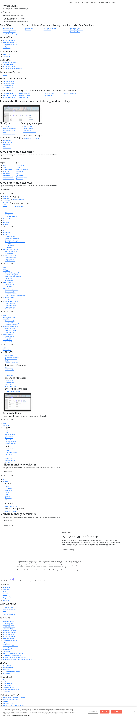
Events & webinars (8, 179)
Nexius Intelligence (75, 28)
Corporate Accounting (9, 32)
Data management (21, 177)
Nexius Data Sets (75, 32)
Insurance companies (9, 134)
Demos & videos (7, 169)
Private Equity (9, 213)
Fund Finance (47, 30)
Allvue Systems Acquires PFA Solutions (14, 698)
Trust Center (6, 200)
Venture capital (7, 142)
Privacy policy (7, 666)
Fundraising (28, 30)
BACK (4, 230)
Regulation (19, 175)
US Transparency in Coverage (11, 671)
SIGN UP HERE (5, 158)
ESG (17, 173)
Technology (19, 179)
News (4, 167)
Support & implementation (11, 689)
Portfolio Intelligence (9, 87)
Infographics (6, 175)
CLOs (4, 146)
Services (86, 2)
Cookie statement (8, 667)
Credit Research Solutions (31, 138)
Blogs (4, 165)
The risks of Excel (8, 703)
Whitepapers (6, 171)
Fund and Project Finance (10, 646)
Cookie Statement (18, 715)
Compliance (6, 46)
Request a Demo (110, 2)
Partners (5, 202)
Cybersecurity (7, 597)
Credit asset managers (9, 128)
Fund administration (29, 132)
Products (70, 2)
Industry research (8, 177)
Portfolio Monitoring (50, 28)
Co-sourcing (19, 171)
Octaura (5, 75)
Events (5, 599)
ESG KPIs (5, 701)
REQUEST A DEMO (9, 227)
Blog (4, 680)
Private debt (6, 144)
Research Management (9, 42)
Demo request (7, 685)
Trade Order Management (10, 44)
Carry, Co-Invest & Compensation (12, 34)
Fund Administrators (11, 217)
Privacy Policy (26, 715)
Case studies (6, 173)
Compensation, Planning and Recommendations (17, 659)
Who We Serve (78, 2)
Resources (94, 2)
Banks (4, 132)
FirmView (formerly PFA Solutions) (13, 655)
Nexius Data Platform (76, 30)
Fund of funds (7, 148)
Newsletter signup (8, 687)
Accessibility (6, 673)
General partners (8, 126)
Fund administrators (9, 130)
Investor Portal (29, 28)
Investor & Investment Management (13, 653)
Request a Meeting (68, 550)
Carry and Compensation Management (14, 657)
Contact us (6, 208)
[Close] (134, 712)
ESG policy (6, 669)
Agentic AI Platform (18, 199)
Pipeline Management (9, 648)
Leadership (6, 198)
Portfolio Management (9, 40)
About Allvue (6, 587)
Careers (5, 206)
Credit (18, 167)
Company (101, 2)
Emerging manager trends (10, 699)
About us (5, 196)
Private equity (7, 140)
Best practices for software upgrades (14, 705)
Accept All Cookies (116, 711)
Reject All (104, 711)
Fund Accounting (8, 28)
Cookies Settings (93, 711)
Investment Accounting (9, 30)
